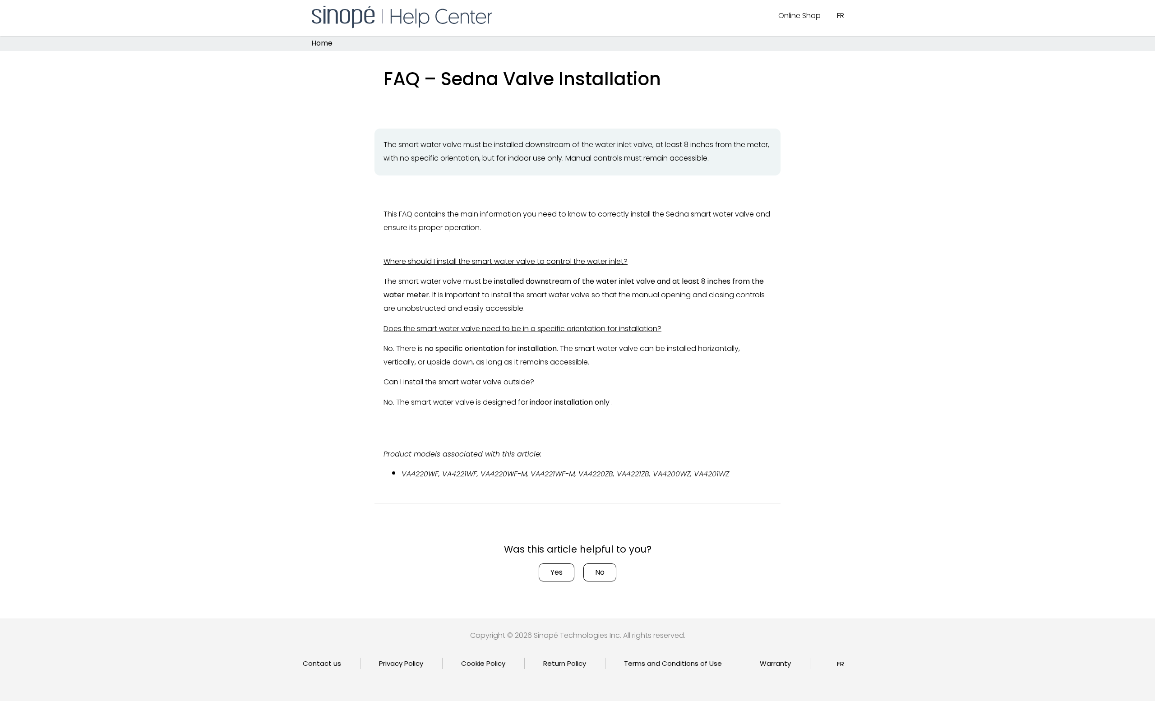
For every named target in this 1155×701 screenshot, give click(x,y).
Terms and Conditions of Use (673, 663)
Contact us (322, 663)
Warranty (775, 663)
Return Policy (564, 663)
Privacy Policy (401, 663)
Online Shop (799, 15)
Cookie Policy (483, 663)
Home (322, 43)
